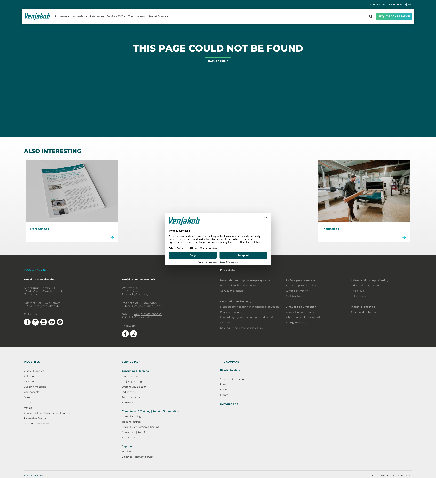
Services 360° (115, 16)
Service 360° (131, 361)
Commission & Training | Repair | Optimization (150, 411)
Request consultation (394, 16)
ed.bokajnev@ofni (47, 306)
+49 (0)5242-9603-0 (50, 302)
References (97, 16)
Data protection (402, 475)
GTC (374, 475)
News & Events (157, 16)
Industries (78, 16)
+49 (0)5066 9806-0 (148, 314)
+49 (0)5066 (141, 302)
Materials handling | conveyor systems (245, 280)
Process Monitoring (363, 312)
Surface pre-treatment (300, 280)
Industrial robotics (363, 306)
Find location (377, 4)
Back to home (218, 61)
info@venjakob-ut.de (147, 306)
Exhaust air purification (300, 306)
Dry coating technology (235, 301)
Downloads (396, 4)
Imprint (385, 475)
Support (127, 446)
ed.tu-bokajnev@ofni (147, 317)
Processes (61, 16)
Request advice (35, 269)
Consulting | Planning (135, 370)
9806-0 (155, 302)
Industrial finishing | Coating (369, 280)
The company (136, 16)
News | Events (230, 369)
